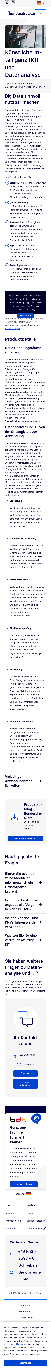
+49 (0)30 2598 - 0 (27, 1255)
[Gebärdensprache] (13, 2)
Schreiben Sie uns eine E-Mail (29, 1272)
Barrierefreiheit (25, 1317)
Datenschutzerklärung (13, 1344)
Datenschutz (25, 1311)
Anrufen (25, 1073)
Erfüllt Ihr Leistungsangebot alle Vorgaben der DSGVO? (21, 904)
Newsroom (10, 1228)
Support (31, 1213)
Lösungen (10, 1213)
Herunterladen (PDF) (25, 838)
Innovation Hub (13, 1220)
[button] (40, 13)
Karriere (31, 1205)
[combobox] (40, 3)
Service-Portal (34, 1220)
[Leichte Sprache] (7, 2)
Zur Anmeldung (24, 1184)
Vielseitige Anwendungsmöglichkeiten (19, 780)
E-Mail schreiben (25, 1084)
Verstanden (25, 1362)
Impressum (25, 1305)
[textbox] (40, 3)
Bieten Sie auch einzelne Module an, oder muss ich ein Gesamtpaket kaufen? (21, 882)
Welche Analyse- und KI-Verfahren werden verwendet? (21, 922)
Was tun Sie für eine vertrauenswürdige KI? (21, 939)
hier (38, 1354)
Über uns (9, 1205)
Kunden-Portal (34, 1228)
